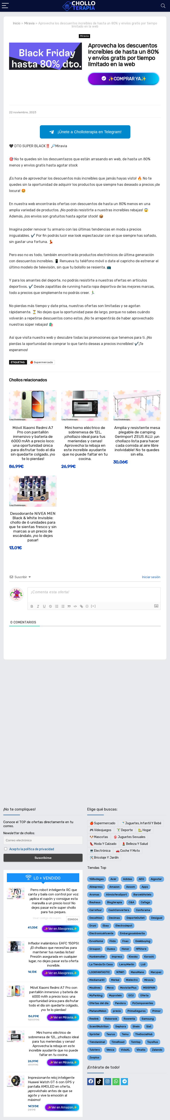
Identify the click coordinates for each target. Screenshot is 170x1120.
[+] (93, 606)
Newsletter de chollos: (19, 833)
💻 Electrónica (100, 851)
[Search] (163, 6)
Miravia (29, 23)
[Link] (81, 606)
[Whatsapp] (116, 1081)
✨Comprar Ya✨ (126, 78)
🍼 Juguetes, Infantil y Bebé (141, 823)
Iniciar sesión (150, 577)
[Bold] (32, 606)
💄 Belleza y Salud (135, 844)
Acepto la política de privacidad (31, 849)
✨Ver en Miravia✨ (63, 1017)
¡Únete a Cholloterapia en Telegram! (90, 132)
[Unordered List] (63, 606)
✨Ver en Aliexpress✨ (60, 929)
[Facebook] (90, 1081)
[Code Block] (75, 606)
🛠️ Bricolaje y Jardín (104, 858)
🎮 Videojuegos (100, 830)
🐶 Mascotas (99, 837)
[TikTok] (99, 1081)
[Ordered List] (57, 606)
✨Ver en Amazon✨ (62, 1107)
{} (87, 606)
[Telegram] (124, 1081)
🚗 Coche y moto (128, 851)
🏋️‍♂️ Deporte (125, 830)
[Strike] (50, 606)
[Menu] (5, 6)
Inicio (16, 23)
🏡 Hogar (144, 830)
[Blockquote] (69, 606)
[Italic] (38, 606)
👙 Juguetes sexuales (129, 837)
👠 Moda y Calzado (103, 844)
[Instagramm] (107, 1081)
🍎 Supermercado (41, 362)
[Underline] (44, 606)
